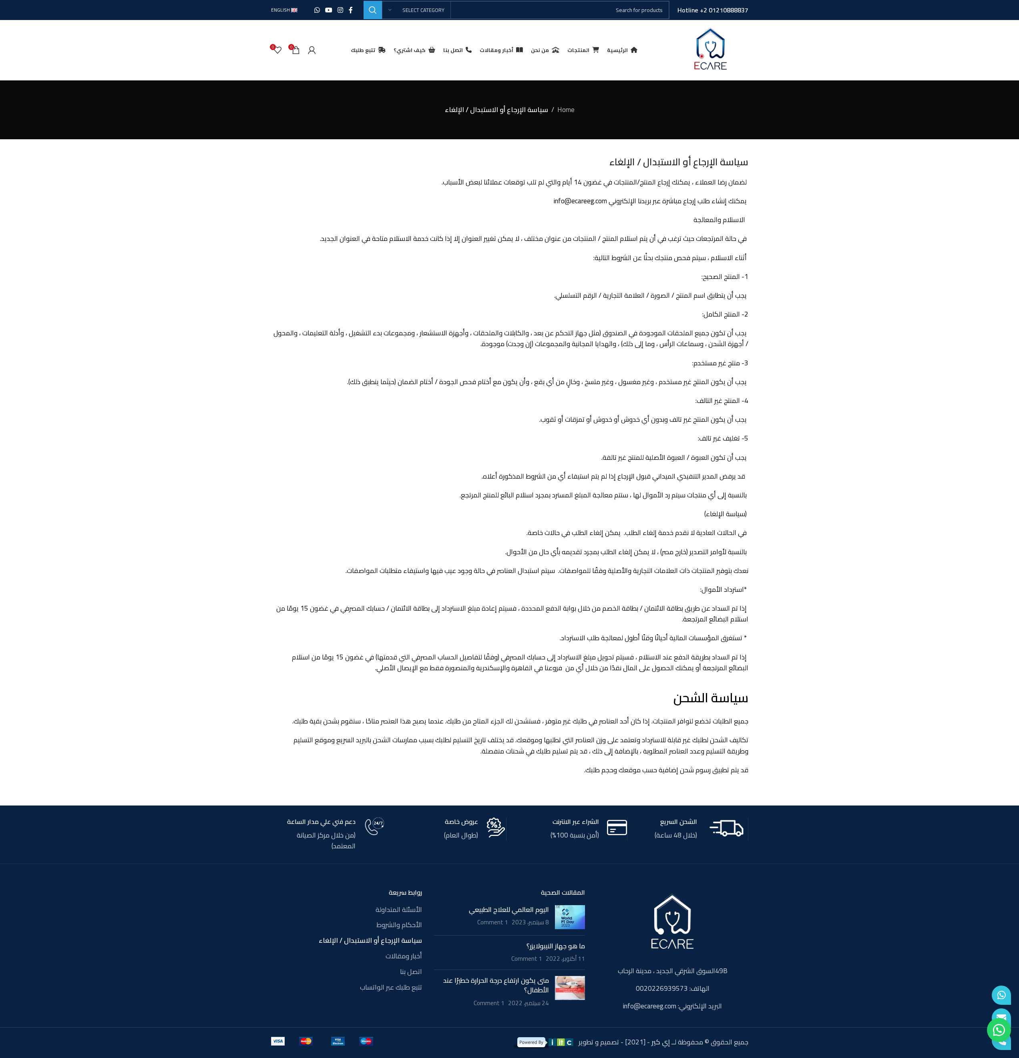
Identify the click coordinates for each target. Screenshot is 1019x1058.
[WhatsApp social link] (317, 10)
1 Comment (492, 922)
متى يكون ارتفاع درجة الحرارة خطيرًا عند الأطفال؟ (496, 985)
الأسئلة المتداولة (399, 910)
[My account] (312, 50)
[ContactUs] (1001, 1018)
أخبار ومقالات (404, 956)
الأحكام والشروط (399, 925)
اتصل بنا (411, 972)
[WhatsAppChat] (1001, 995)
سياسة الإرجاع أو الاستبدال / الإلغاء (370, 941)
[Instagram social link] (340, 10)
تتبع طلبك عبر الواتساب (391, 987)
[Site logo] (710, 49)
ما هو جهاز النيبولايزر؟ (556, 946)
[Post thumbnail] (570, 917)
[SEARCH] (373, 10)
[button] (999, 1030)
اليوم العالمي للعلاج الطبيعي (509, 909)
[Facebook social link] (351, 10)
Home (566, 109)
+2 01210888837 (724, 10)
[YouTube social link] (328, 10)
